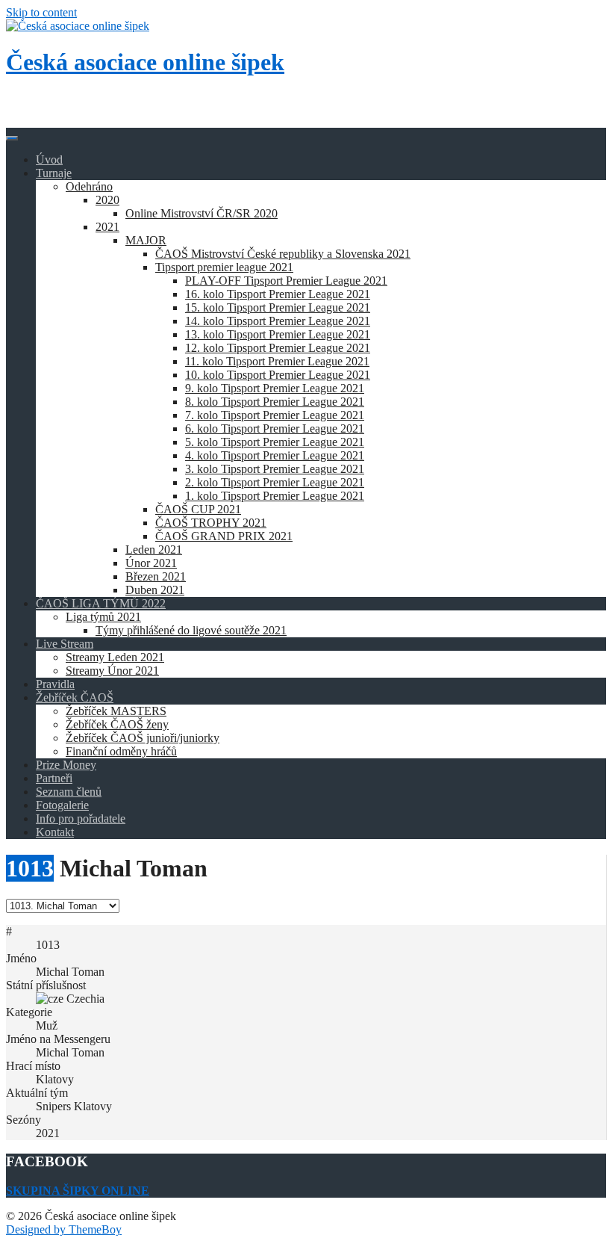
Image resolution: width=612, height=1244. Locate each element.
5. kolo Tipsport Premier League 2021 (274, 442)
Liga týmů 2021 (103, 616)
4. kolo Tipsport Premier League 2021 (274, 455)
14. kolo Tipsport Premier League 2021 (277, 321)
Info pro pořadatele (80, 818)
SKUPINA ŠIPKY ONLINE (77, 1190)
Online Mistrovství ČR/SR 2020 (201, 213)
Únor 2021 (151, 563)
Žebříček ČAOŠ (74, 697)
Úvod (49, 159)
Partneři (54, 778)
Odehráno (89, 186)
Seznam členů (69, 791)
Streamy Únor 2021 (112, 670)
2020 (107, 200)
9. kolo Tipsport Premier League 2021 (274, 388)
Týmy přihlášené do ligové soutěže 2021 (191, 630)
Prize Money (66, 764)
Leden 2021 (153, 549)
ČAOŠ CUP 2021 (198, 509)
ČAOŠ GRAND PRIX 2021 (224, 536)
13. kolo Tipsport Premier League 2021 (277, 334)
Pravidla (55, 684)
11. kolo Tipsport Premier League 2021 (277, 361)
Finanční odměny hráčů (121, 751)
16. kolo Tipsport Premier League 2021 (277, 294)
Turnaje (54, 173)
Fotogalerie (62, 805)
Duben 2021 (154, 590)
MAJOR (145, 240)
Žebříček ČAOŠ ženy (117, 724)
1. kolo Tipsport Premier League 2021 (274, 495)
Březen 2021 (155, 576)
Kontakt (55, 832)
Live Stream (64, 643)
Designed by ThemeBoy (64, 1229)
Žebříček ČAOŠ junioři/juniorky (142, 737)
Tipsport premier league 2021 (224, 267)
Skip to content (41, 12)
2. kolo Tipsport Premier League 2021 (274, 482)
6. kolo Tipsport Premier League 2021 (274, 428)
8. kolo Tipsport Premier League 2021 (274, 401)
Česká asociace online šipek (145, 62)
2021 (107, 226)
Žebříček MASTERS (116, 711)
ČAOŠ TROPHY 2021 (210, 522)
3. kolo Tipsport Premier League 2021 (274, 468)
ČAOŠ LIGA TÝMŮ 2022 (101, 603)
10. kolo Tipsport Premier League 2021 (277, 374)
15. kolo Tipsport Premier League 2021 (277, 307)
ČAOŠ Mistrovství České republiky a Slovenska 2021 (282, 253)
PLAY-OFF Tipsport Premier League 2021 (286, 280)
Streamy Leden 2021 (115, 657)
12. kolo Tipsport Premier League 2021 (277, 347)
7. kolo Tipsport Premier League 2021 (274, 415)
